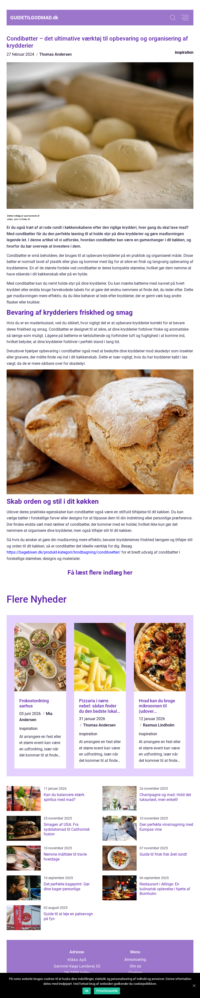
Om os (135, 966)
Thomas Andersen (55, 54)
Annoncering (135, 959)
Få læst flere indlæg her (100, 572)
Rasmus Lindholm (158, 725)
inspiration (184, 52)
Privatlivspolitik (107, 991)
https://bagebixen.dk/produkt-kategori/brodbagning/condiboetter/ (63, 552)
